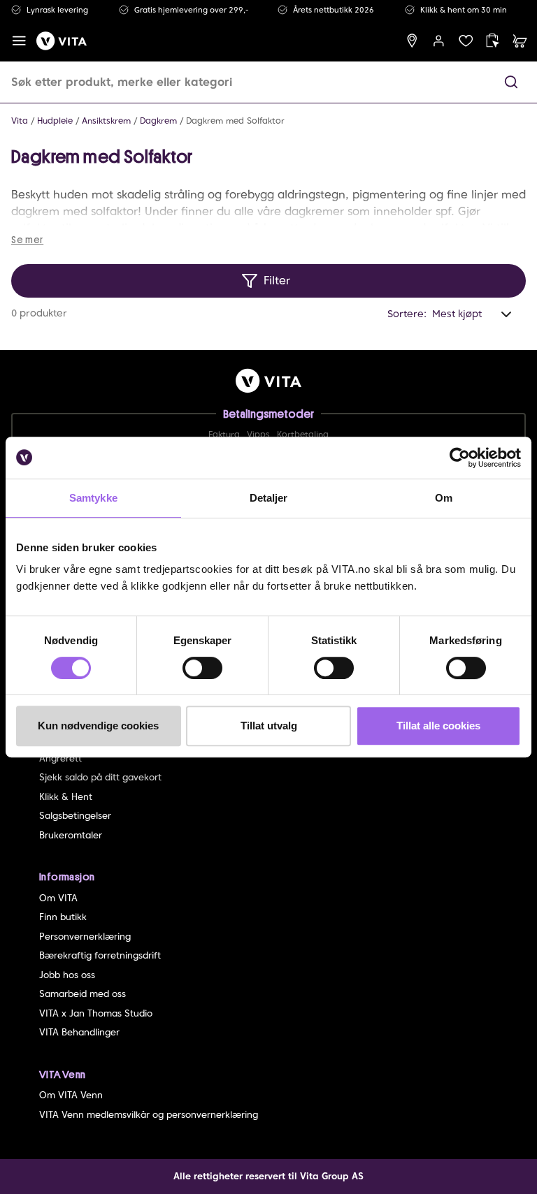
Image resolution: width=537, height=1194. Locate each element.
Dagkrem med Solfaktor (235, 120)
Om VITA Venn (71, 1095)
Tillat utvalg (269, 725)
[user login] (438, 40)
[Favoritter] (466, 40)
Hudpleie (55, 120)
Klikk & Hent (65, 797)
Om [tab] (443, 498)
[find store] (412, 40)
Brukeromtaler (70, 835)
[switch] (202, 668)
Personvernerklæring (85, 936)
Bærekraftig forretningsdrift (100, 955)
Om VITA (58, 898)
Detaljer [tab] (269, 498)
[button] (511, 82)
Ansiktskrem (106, 120)
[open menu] (19, 40)
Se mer (27, 240)
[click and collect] (492, 40)
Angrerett (60, 758)
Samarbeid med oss (82, 994)
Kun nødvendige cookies (98, 725)
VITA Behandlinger (79, 1032)
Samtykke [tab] (93, 498)
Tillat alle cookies (438, 725)
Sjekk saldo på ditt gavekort (100, 777)
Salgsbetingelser (75, 815)
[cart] (520, 40)
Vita (19, 120)
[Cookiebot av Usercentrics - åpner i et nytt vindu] (460, 457)
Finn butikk (63, 917)
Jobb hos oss (67, 975)
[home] (61, 41)
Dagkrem (158, 120)
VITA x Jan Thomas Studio (95, 1013)
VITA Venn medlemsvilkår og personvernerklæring (148, 1114)
